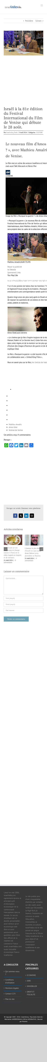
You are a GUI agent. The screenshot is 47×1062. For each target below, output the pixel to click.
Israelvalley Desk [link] (11, 132)
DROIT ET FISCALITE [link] (31, 993)
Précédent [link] (29, 21)
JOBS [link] (29, 981)
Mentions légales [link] (12, 988)
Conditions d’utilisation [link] (9, 981)
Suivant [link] (38, 21)
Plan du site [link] (10, 999)
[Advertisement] (23, 83)
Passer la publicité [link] (15, 267)
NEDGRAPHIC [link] (31, 1019)
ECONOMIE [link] (31, 975)
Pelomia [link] (24, 1021)
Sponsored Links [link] (14, 272)
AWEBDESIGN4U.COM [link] (19, 1019)
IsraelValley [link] (25, 1017)
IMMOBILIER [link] (32, 986)
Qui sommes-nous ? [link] (12, 973)
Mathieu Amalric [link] (15, 424)
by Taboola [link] (12, 269)
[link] (13, 6)
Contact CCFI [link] (10, 993)
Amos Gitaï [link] (13, 427)
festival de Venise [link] (16, 430)
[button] (6, 549)
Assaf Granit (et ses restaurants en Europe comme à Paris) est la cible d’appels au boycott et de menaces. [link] (12, 553)
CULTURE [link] (39, 132)
